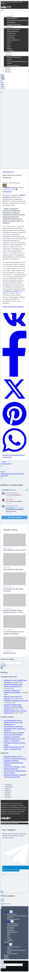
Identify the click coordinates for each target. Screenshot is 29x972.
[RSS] (4, 7)
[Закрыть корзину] (2, 900)
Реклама (7, 67)
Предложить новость (13, 29)
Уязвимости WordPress (14, 24)
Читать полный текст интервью (13, 306)
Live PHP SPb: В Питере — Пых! (14, 767)
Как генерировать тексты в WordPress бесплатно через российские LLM (13, 722)
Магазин (7, 69)
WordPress (21, 455)
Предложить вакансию (14, 57)
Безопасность (11, 33)
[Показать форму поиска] (2, 75)
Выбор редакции (12, 18)
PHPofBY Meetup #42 (11, 769)
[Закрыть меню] (1, 907)
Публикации (9, 786)
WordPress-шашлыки (12, 291)
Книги (9, 46)
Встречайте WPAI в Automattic (14, 732)
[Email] (5, 7)
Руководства (11, 35)
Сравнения (10, 50)
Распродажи (11, 37)
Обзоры (9, 48)
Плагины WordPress (13, 31)
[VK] (2, 7)
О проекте (8, 784)
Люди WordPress (8, 172)
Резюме (9, 59)
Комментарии (7, 191)
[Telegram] (7, 7)
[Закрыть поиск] (2, 962)
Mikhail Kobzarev (12, 187)
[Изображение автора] (5, 187)
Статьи (9, 42)
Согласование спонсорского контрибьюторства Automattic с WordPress (14, 728)
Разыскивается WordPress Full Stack (16, 700)
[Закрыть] (2, 892)
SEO (8, 44)
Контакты (8, 71)
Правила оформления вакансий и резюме (17, 62)
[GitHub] (10, 7)
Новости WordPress (13, 39)
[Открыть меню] (2, 87)
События (8, 52)
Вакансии (8, 790)
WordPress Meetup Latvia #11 (13, 756)
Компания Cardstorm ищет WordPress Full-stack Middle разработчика (13, 707)
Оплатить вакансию (13, 65)
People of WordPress (10, 455)
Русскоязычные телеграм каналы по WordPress (17, 21)
